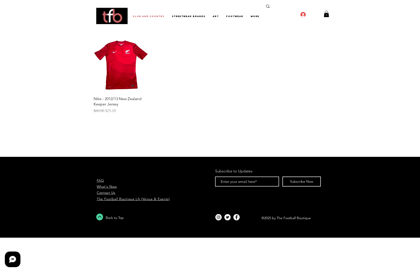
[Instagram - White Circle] (218, 217)
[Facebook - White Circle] (236, 217)
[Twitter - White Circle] (227, 217)
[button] (326, 14)
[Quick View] (121, 65)
